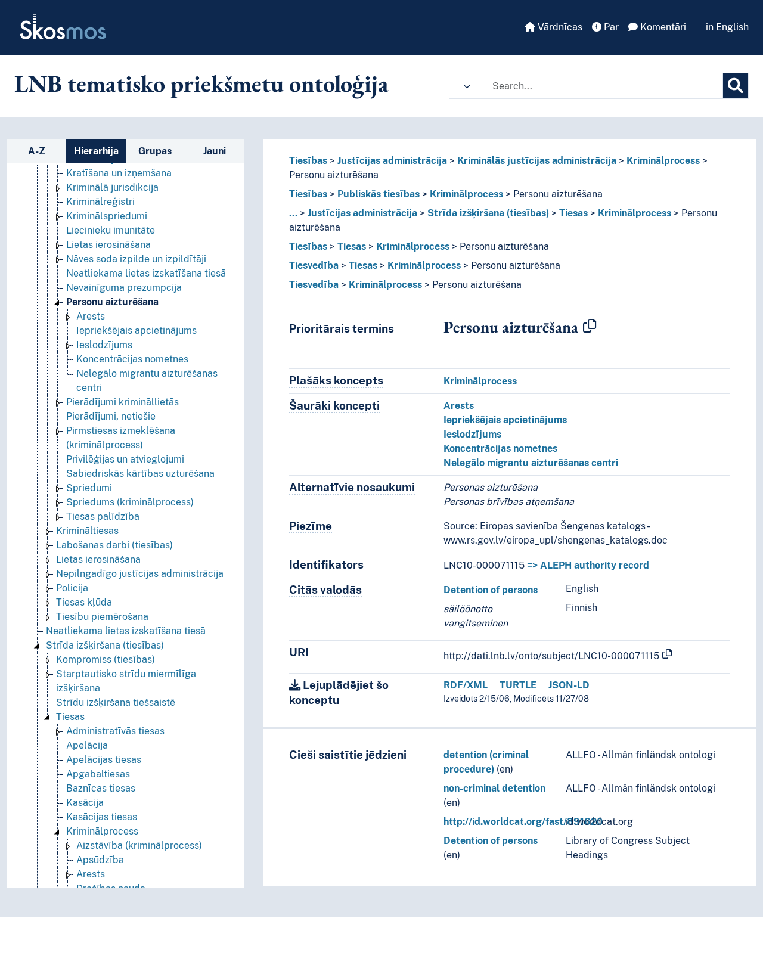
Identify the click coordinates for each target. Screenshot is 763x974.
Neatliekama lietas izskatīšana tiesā (146, 273)
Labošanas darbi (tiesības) (114, 545)
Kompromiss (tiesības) (105, 659)
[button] (467, 86)
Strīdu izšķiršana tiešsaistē (115, 702)
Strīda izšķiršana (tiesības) (105, 645)
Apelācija (87, 745)
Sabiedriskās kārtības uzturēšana (140, 473)
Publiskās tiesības (378, 194)
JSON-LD (569, 685)
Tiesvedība (314, 265)
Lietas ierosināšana (108, 244)
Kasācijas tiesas (101, 817)
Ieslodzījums (104, 344)
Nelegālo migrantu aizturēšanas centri (530, 463)
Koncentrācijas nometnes (132, 359)
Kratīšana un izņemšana (119, 173)
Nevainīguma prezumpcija (124, 287)
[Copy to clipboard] (589, 326)
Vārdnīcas (558, 27)
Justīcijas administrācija (392, 160)
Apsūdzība (100, 860)
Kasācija (85, 802)
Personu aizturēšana (112, 302)
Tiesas (70, 716)
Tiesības (308, 160)
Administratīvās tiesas (115, 731)
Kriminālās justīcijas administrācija (536, 160)
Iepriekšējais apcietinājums (136, 330)
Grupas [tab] (155, 151)
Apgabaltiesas (98, 774)
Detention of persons (490, 589)
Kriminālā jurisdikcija (112, 187)
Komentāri (662, 27)
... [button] (293, 213)
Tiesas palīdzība (102, 516)
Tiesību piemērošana (102, 616)
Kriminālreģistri (100, 201)
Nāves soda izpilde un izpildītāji (136, 259)
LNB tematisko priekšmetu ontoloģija (201, 83)
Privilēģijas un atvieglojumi (125, 459)
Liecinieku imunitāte (110, 230)
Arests (90, 316)
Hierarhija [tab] (96, 151)
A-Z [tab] (36, 151)
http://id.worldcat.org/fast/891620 (523, 821)
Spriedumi (89, 488)
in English (727, 27)
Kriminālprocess (102, 831)
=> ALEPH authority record (588, 565)
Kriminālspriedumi (106, 216)
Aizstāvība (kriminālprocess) (139, 845)
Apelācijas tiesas (103, 759)
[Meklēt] (735, 86)
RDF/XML (465, 685)
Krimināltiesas (87, 530)
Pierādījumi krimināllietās (122, 402)
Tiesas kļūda (84, 602)
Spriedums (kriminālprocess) (130, 502)
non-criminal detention (494, 788)
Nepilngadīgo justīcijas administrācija (140, 573)
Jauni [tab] (214, 151)
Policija (72, 588)
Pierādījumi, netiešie (111, 416)
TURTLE (518, 685)
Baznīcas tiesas (100, 788)
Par (610, 27)
